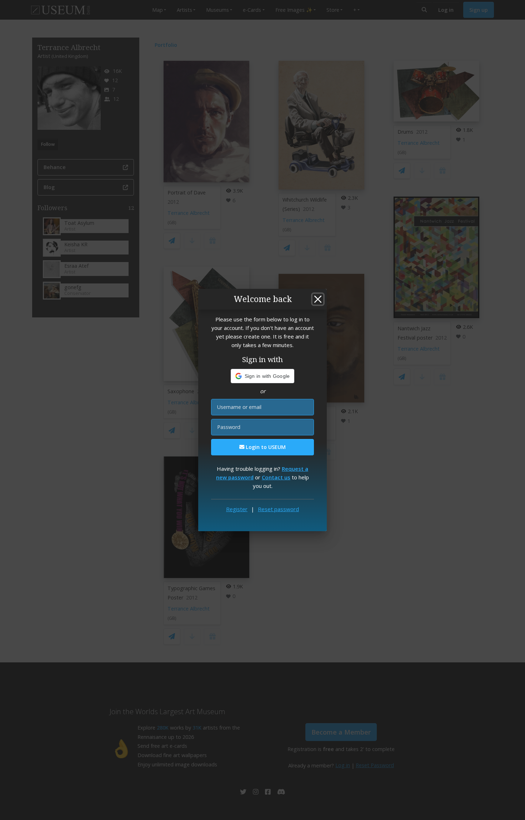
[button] (263, 376)
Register (237, 509)
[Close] (317, 299)
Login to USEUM (265, 447)
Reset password (278, 509)
